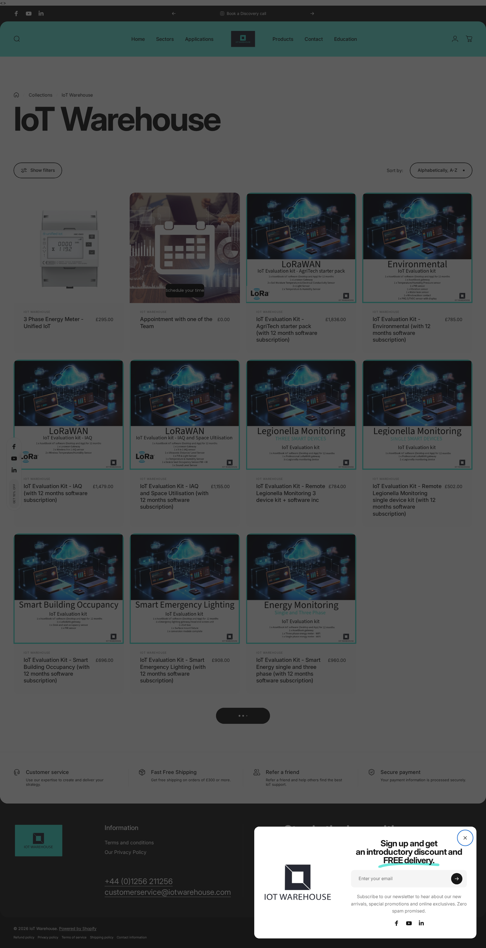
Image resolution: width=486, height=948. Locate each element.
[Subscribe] (456, 878)
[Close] (465, 838)
